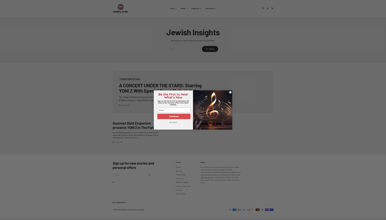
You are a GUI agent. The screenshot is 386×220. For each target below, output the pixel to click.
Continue (174, 116)
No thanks (173, 122)
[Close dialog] (230, 92)
